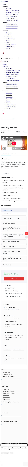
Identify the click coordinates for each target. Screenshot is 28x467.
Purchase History (10, 106)
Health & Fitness (10, 78)
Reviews (8, 102)
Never (11, 452)
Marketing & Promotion (12, 74)
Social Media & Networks (12, 72)
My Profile (9, 95)
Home (5, 64)
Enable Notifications (5, 452)
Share (25, 132)
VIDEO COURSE (18, 349)
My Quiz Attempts (11, 104)
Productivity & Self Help (12, 80)
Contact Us (6, 397)
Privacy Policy (7, 372)
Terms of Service (7, 374)
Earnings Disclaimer (8, 376)
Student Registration (11, 84)
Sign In (8, 108)
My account (9, 97)
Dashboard (9, 93)
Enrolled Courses (10, 99)
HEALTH (7, 349)
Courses (5, 66)
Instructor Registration (12, 86)
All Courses (9, 68)
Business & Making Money (13, 70)
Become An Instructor (12, 88)
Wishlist (8, 101)
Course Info (6, 154)
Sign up (5, 82)
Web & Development (11, 76)
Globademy (11, 307)
